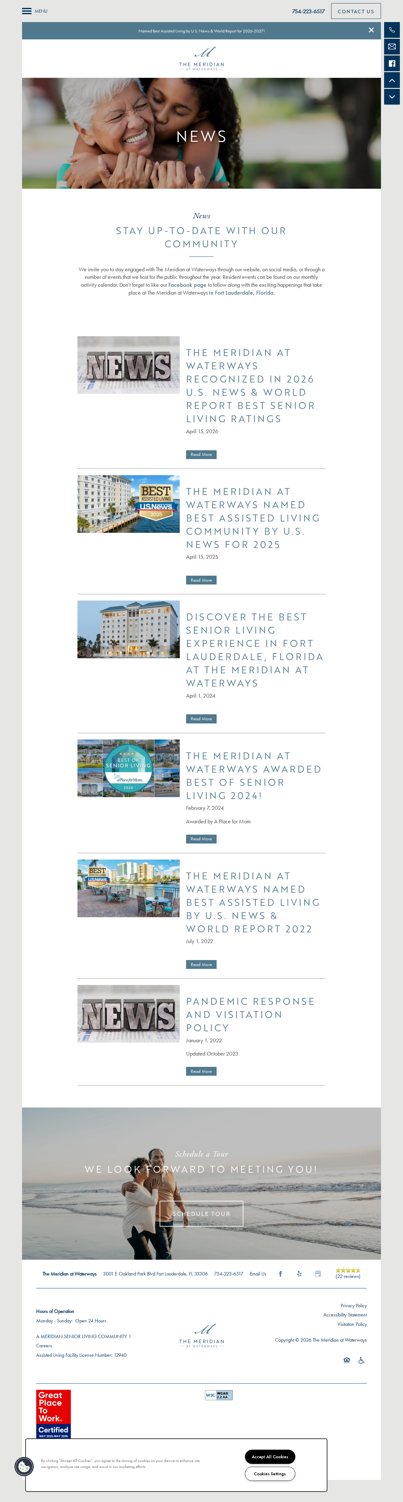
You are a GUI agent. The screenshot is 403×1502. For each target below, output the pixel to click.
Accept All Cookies (270, 1456)
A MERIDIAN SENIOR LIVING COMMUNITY (81, 1336)
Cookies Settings (270, 1473)
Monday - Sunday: (54, 1321)
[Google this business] (318, 1274)
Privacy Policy (354, 1306)
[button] (371, 30)
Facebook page (187, 284)
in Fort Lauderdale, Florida (241, 292)
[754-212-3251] (392, 30)
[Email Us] (392, 47)
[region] (176, 1465)
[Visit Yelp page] (299, 1274)
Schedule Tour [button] (201, 1214)
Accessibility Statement (345, 1315)
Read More (201, 454)
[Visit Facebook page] (280, 1274)
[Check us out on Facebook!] (392, 63)
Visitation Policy (352, 1324)
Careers (44, 1346)
